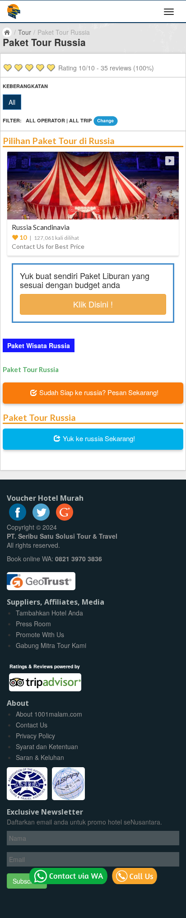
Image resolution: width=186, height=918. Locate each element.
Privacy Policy (35, 735)
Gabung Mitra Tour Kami (51, 645)
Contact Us (31, 724)
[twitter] (41, 517)
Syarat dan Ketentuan (47, 746)
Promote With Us (40, 634)
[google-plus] (64, 517)
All (12, 102)
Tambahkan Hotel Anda (49, 612)
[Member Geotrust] (41, 577)
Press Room (33, 623)
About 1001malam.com (49, 713)
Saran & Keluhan (40, 757)
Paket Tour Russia (31, 369)
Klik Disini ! (93, 304)
